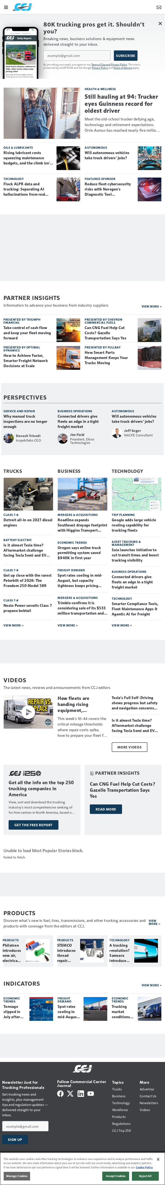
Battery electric (17, 540)
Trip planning (123, 515)
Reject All (145, 1176)
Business (69, 471)
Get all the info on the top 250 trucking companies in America (41, 789)
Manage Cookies (17, 1176)
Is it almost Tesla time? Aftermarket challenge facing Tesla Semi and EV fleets (24, 550)
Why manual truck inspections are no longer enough (25, 421)
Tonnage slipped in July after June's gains (13, 1012)
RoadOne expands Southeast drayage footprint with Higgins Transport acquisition (82, 525)
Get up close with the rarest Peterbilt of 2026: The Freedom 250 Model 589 (27, 580)
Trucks (12, 471)
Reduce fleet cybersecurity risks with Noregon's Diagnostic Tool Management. (108, 189)
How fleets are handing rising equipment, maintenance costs (78, 704)
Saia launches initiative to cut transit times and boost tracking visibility (135, 555)
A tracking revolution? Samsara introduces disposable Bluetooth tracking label (119, 953)
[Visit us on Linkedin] (81, 1093)
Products (11, 940)
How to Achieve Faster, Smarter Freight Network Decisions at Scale (25, 360)
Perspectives (25, 397)
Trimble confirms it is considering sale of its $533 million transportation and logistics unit (82, 608)
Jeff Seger (132, 430)
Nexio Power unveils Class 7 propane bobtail (27, 608)
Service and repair (19, 411)
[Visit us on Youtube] (90, 1093)
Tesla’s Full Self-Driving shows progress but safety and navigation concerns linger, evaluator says (134, 703)
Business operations (75, 411)
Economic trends (72, 542)
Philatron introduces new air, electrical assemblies (12, 953)
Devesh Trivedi (28, 436)
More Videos (129, 747)
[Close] (158, 1159)
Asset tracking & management (126, 543)
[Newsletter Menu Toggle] (159, 7)
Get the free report (33, 825)
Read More (106, 809)
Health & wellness (100, 89)
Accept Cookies (116, 1176)
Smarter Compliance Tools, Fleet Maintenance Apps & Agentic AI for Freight (135, 609)
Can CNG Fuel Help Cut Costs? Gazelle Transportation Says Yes (105, 332)
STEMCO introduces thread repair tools (66, 953)
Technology (13, 179)
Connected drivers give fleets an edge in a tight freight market (78, 421)
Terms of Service (122, 67)
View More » (13, 625)
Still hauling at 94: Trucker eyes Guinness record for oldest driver (121, 103)
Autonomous (96, 147)
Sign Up (15, 1139)
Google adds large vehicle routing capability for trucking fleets (134, 525)
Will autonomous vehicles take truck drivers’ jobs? (107, 155)
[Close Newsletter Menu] (160, 23)
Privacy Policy (100, 67)
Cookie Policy (144, 1167)
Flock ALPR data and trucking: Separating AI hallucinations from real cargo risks (24, 189)
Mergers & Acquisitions (78, 515)
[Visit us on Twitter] (70, 1093)
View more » (152, 306)
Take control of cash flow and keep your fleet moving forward (27, 332)
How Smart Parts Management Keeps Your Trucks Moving (106, 357)
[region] (82, 1168)
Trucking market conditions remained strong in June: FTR (121, 1012)
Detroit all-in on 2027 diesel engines (27, 523)
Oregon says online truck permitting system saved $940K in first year (79, 552)
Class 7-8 (10, 515)
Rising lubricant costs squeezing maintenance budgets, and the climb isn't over (27, 158)
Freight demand (71, 570)
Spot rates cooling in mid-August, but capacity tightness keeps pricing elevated (80, 581)
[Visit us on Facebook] (60, 1093)
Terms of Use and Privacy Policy (109, 64)
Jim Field (77, 434)
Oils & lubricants (18, 147)
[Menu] (6, 7)
